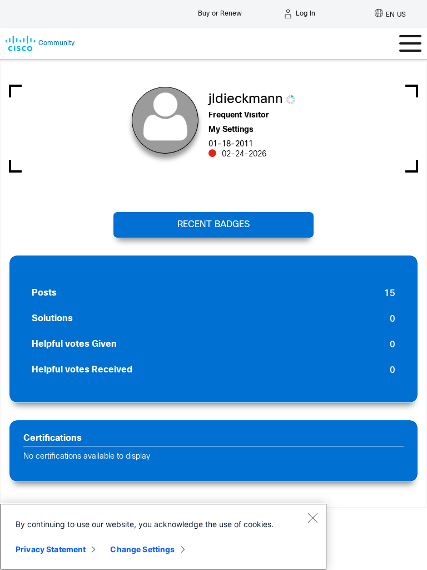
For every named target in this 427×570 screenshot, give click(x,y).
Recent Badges (213, 224)
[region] (163, 536)
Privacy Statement (51, 549)
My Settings (231, 130)
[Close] (312, 517)
